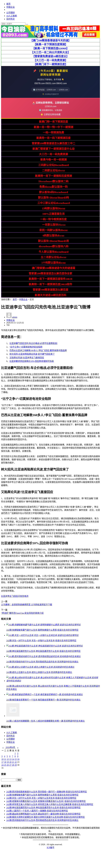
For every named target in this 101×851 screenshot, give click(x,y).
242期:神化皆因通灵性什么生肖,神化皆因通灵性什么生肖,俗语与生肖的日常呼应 (43, 807)
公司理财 (10, 13)
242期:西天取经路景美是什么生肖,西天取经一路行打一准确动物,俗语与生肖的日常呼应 (46, 792)
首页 (8, 4)
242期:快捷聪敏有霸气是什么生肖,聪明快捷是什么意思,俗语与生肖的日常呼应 (42, 795)
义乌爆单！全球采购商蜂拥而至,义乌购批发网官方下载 (26, 604)
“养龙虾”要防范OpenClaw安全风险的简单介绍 (22, 613)
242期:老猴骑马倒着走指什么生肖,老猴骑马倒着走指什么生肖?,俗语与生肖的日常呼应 (46, 801)
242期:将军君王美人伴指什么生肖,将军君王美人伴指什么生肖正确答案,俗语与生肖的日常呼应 (49, 804)
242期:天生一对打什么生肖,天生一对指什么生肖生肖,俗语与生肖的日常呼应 (41, 798)
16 (18, 759)
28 (13, 765)
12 (8, 759)
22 (16, 762)
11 (5, 759)
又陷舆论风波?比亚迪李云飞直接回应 (26, 357)
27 (10, 765)
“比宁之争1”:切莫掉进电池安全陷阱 (25, 347)
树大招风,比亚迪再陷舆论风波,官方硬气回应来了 (32, 354)
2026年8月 (10, 747)
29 (16, 765)
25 (5, 765)
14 (13, 759)
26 (8, 765)
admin (14, 317)
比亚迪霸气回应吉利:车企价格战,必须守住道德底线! (33, 343)
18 (5, 762)
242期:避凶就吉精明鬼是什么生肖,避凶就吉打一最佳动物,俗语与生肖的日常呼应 (43, 814)
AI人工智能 (11, 16)
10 (2, 759)
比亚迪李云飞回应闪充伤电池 (14, 596)
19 (8, 762)
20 (10, 762)
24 (2, 765)
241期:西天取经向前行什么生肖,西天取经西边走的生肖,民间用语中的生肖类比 (42, 820)
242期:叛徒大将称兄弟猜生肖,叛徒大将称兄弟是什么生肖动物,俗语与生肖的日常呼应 (45, 817)
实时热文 (10, 19)
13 (10, 759)
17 (2, 762)
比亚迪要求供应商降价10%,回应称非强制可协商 (31, 361)
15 (16, 759)
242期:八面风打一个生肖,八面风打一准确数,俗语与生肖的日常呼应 (37, 811)
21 (13, 762)
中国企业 (10, 7)
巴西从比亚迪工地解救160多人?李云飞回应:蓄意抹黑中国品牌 (38, 350)
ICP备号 (50, 847)
